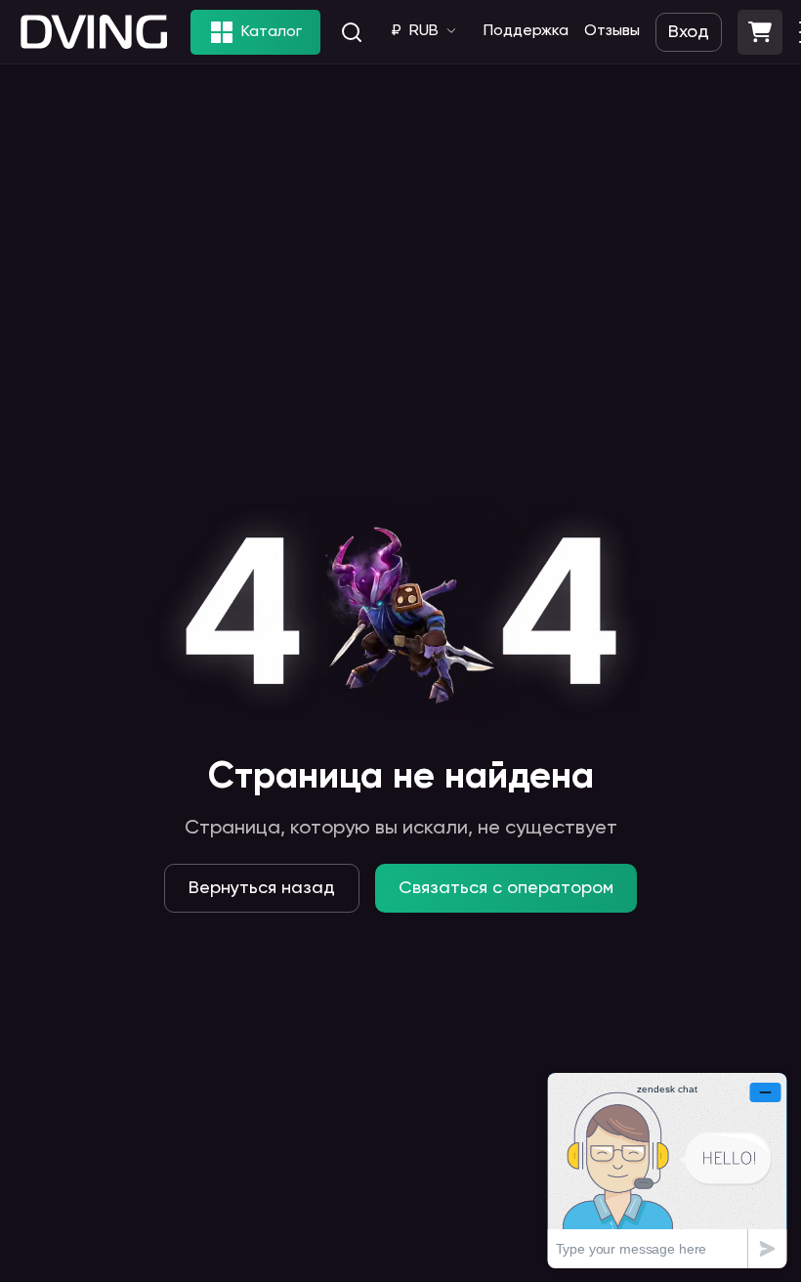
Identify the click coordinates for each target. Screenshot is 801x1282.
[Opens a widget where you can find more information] (667, 1170)
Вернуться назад (262, 888)
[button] (760, 32)
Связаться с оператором (506, 888)
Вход (688, 32)
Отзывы (612, 31)
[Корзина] (760, 32)
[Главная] (94, 32)
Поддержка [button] (526, 31)
